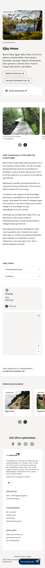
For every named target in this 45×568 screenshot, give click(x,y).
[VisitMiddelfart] (12, 454)
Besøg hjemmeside (17, 91)
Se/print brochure (13, 73)
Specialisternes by (13, 538)
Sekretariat (10, 518)
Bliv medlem (11, 512)
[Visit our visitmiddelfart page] (13, 444)
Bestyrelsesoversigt (14, 521)
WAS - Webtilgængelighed (16, 496)
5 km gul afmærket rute (16, 81)
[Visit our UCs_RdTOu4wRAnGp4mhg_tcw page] (26, 444)
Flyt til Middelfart (13, 541)
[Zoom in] (38, 345)
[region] (22, 333)
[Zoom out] (38, 351)
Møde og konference (14, 534)
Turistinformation (13, 499)
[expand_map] (38, 315)
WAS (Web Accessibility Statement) (12, 561)
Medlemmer (11, 515)
